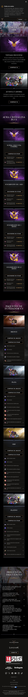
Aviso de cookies (14, 684)
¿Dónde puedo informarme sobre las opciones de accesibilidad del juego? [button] (12, 628)
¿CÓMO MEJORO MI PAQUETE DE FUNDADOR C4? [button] (11, 601)
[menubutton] (25, 19)
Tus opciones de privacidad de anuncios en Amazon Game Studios (14, 687)
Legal (14, 680)
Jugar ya (14, 652)
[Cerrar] (26, 2)
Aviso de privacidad (14, 682)
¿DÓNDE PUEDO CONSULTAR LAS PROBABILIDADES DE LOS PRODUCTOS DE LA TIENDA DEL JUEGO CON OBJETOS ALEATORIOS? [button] (12, 609)
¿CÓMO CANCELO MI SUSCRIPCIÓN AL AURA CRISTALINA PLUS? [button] (11, 594)
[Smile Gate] (18, 668)
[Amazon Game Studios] (8, 668)
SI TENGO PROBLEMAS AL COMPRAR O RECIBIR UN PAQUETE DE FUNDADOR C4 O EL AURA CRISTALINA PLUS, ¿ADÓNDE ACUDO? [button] (12, 618)
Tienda (20, 19)
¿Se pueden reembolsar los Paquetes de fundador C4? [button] (12, 588)
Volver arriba (14, 642)
